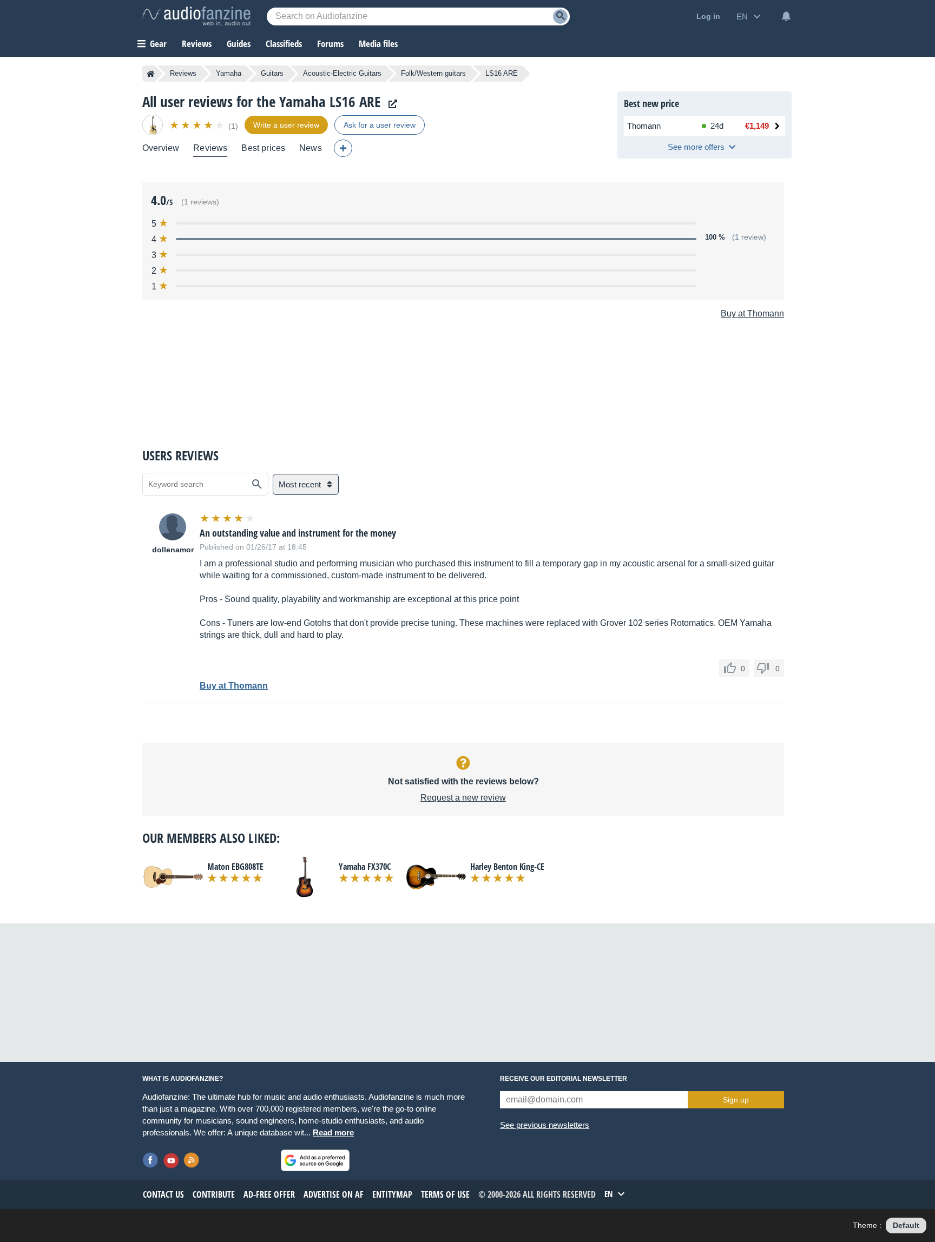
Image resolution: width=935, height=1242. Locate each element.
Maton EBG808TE (235, 867)
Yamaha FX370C (365, 867)
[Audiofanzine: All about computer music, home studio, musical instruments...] (196, 16)
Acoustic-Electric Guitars (342, 73)
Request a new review (463, 797)
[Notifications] (786, 16)
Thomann (644, 125)
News (310, 148)
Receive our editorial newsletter (563, 1078)
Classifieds (284, 43)
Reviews (197, 43)
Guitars (272, 73)
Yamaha (228, 73)
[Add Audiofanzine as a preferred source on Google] (315, 1160)
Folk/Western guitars (433, 73)
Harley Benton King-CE (507, 867)
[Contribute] (343, 148)
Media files (378, 43)
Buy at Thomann (752, 313)
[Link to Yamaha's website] (390, 104)
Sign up (736, 1099)
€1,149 (757, 125)
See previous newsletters (544, 1124)
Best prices (263, 148)
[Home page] (151, 73)
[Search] (560, 16)
